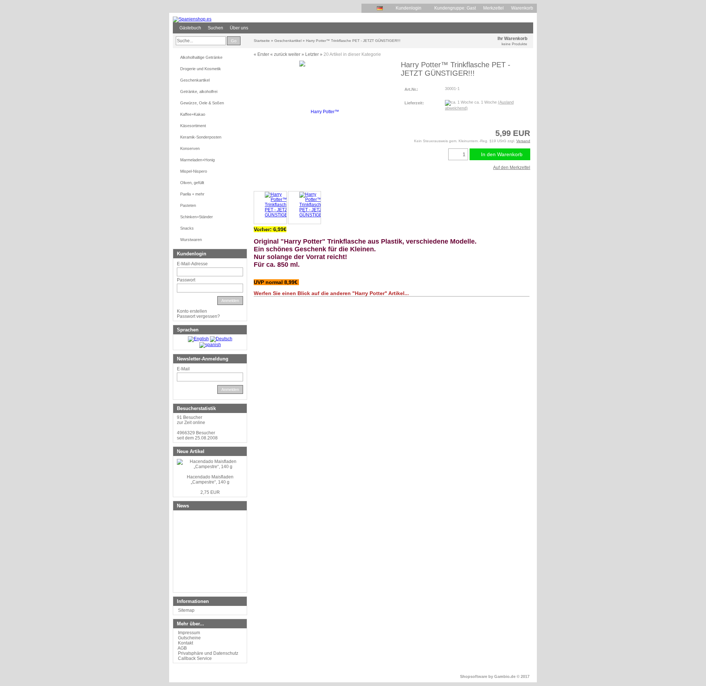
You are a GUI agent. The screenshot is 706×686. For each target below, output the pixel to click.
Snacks (187, 228)
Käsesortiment (193, 125)
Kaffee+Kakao (192, 114)
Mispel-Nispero (193, 171)
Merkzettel (493, 8)
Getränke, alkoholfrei (198, 91)
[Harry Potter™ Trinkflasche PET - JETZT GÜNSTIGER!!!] (270, 207)
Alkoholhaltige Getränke (201, 57)
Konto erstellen (192, 311)
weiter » (296, 54)
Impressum (189, 632)
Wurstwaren (191, 239)
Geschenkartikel (195, 80)
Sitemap (186, 610)
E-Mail (183, 368)
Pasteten (188, 205)
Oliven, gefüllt (192, 182)
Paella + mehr (192, 194)
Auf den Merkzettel (511, 167)
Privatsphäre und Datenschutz (208, 653)
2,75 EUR (210, 492)
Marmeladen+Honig (197, 160)
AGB (182, 648)
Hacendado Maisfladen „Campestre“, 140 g (210, 479)
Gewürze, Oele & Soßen (202, 103)
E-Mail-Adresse (192, 263)
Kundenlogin (411, 8)
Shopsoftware (473, 676)
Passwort (186, 280)
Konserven (190, 148)
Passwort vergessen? (198, 316)
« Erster (261, 54)
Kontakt (185, 643)
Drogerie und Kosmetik (200, 69)
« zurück (278, 54)
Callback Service (195, 658)
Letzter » (313, 54)
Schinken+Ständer (196, 217)
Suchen (215, 27)
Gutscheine (189, 637)
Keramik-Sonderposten (200, 137)
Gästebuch (190, 27)
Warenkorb (522, 8)
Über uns (239, 27)
